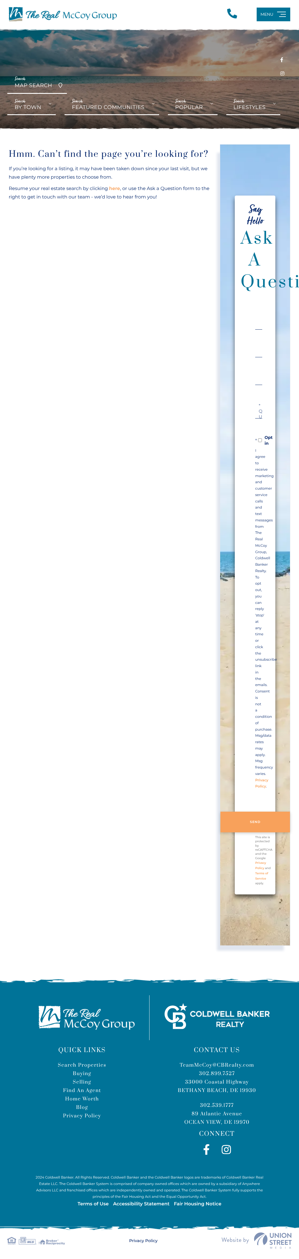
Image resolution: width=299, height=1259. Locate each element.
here (114, 188)
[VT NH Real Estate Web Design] (257, 1240)
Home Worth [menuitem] (82, 1099)
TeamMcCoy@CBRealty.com (217, 1065)
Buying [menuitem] (82, 1073)
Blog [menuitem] (82, 1107)
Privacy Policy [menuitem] (82, 1116)
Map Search (33, 82)
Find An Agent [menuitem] (82, 1090)
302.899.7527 (217, 1073)
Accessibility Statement (141, 1204)
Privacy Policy (143, 1240)
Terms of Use (93, 1204)
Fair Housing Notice (197, 1204)
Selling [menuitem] (82, 1082)
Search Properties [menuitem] (82, 1065)
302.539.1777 (217, 1105)
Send (255, 822)
